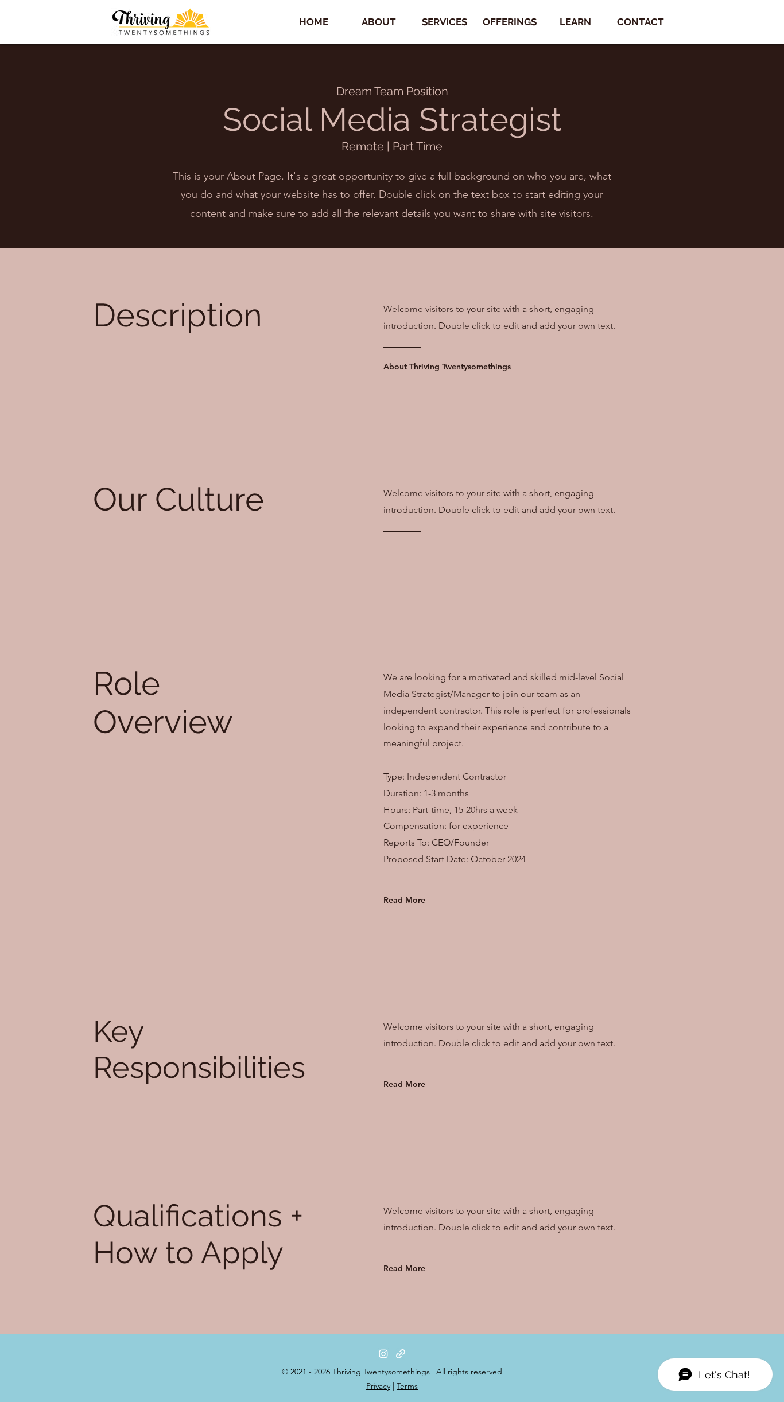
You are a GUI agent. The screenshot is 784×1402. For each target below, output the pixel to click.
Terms (407, 1386)
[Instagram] (383, 1354)
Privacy (378, 1386)
